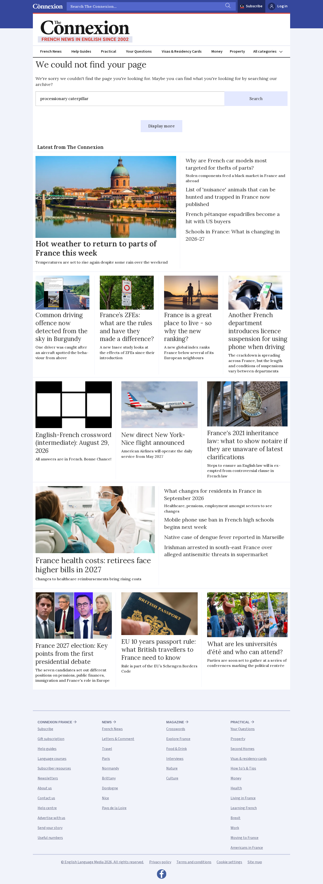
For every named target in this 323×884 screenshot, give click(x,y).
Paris (106, 758)
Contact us (46, 798)
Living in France (243, 798)
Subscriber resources (54, 768)
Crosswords (175, 729)
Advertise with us (51, 818)
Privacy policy (160, 862)
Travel (107, 748)
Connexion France (55, 722)
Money (217, 51)
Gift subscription (51, 738)
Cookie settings (229, 862)
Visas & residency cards (249, 758)
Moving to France (244, 837)
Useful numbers (50, 837)
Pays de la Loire (114, 808)
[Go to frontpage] (85, 32)
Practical (108, 51)
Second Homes (242, 748)
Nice (105, 798)
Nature (172, 768)
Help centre (47, 808)
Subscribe (254, 6)
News (107, 722)
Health (236, 788)
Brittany (109, 778)
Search (256, 98)
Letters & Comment (118, 738)
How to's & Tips (243, 768)
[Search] (227, 6)
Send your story (50, 827)
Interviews (174, 758)
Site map (255, 862)
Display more (161, 126)
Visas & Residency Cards (181, 51)
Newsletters (48, 778)
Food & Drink (176, 748)
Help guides (47, 748)
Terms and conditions (193, 862)
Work (235, 827)
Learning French (244, 808)
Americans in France (247, 847)
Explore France (178, 738)
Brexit (235, 818)
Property (237, 51)
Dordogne (110, 788)
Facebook (161, 875)
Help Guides (81, 51)
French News (50, 51)
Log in (282, 6)
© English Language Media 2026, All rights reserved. (102, 862)
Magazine (175, 722)
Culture (172, 778)
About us (45, 788)
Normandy (110, 768)
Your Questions (139, 51)
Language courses (52, 758)
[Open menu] (270, 51)
